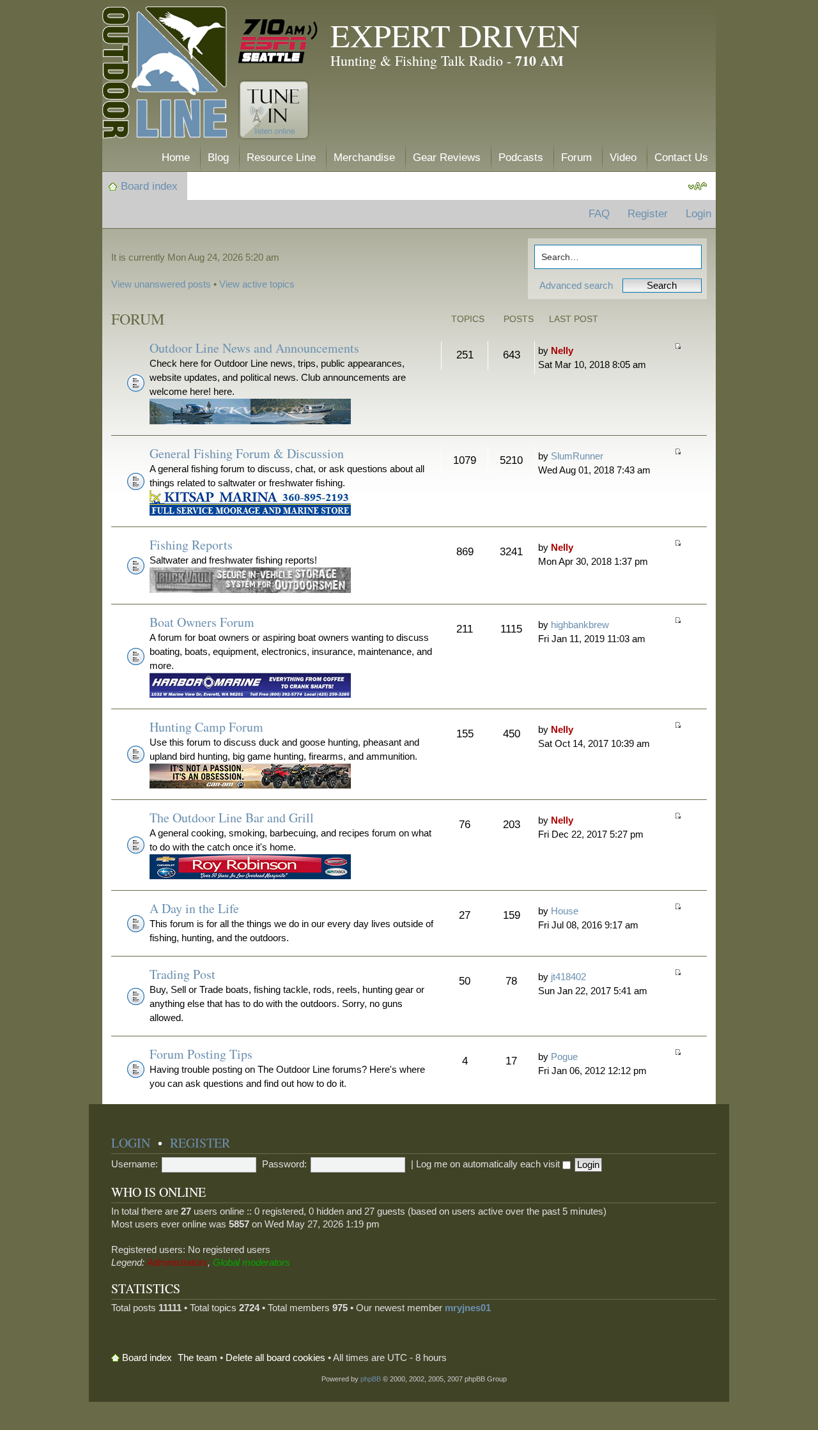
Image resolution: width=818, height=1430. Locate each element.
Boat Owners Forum (202, 622)
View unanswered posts (161, 284)
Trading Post (182, 974)
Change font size (697, 186)
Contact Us (681, 157)
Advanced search (576, 285)
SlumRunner (577, 455)
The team (197, 1357)
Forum (576, 157)
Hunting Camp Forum (206, 726)
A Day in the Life (194, 908)
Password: (284, 1163)
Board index (149, 186)
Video (623, 157)
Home (176, 157)
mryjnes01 (468, 1307)
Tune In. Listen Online (274, 110)
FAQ (599, 214)
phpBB (370, 1379)
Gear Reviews (447, 157)
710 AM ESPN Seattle (278, 41)
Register (648, 214)
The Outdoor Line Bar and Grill (232, 817)
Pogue (564, 1056)
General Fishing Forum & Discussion (247, 453)
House (564, 910)
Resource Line (281, 157)
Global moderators (251, 1262)
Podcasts (520, 157)
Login (698, 214)
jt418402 (568, 976)
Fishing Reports (191, 544)
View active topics (257, 284)
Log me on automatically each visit (489, 1163)
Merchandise (364, 157)
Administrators (177, 1262)
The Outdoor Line (164, 75)
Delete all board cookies (275, 1357)
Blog (218, 157)
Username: (134, 1163)
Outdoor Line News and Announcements (254, 348)
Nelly (562, 350)
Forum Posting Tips (201, 1054)
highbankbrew (580, 624)
